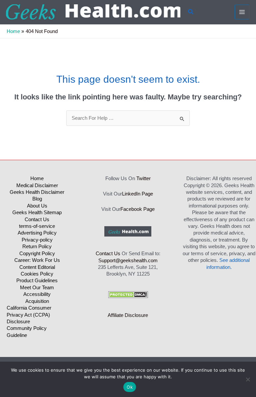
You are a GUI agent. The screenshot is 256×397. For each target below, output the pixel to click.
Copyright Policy (37, 253)
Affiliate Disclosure (128, 315)
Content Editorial (37, 267)
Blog (37, 199)
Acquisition (37, 301)
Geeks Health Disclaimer (37, 192)
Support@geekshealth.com (128, 260)
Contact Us (37, 219)
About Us (37, 206)
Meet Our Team (37, 287)
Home (37, 178)
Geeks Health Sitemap (37, 212)
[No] (247, 379)
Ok (130, 387)
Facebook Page (137, 209)
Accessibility (37, 294)
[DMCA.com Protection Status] (128, 294)
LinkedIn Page (137, 193)
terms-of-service (37, 226)
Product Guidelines (37, 280)
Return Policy (37, 246)
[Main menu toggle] (242, 12)
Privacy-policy (37, 240)
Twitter (143, 178)
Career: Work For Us (37, 260)
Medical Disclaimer (37, 185)
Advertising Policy (37, 233)
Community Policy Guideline (27, 332)
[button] (191, 12)
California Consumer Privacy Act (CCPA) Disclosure (29, 314)
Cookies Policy (37, 274)
